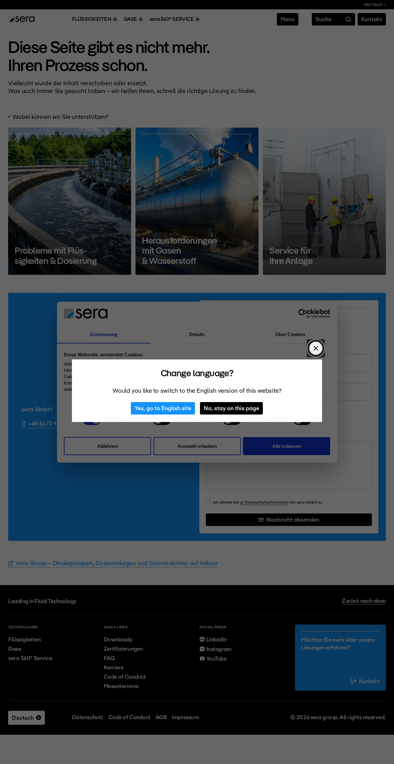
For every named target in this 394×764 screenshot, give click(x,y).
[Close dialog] (315, 348)
